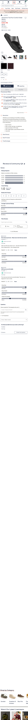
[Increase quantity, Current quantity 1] (6, 79)
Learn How (17, 104)
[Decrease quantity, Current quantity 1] (1, 79)
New (13, 8)
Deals (2, 8)
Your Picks (7, 8)
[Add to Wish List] (25, 18)
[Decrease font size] (26, 112)
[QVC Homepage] (1, 15)
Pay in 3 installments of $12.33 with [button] (10, 94)
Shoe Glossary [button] (6, 134)
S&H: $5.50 (4, 26)
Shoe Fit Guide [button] (6, 137)
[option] (14, 11)
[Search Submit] (25, 5)
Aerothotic (4, 20)
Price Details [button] (4, 27)
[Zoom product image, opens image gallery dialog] (2, 52)
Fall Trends (17, 8)
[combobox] (12, 5)
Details (14, 97)
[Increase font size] (25, 112)
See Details (5, 108)
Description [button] (5, 115)
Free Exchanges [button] (6, 141)
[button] (3, 2)
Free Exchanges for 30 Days (6, 82)
